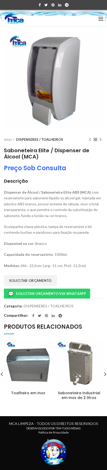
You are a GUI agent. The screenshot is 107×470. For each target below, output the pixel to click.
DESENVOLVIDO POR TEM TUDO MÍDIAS (53, 428)
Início (8, 139)
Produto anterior (90, 139)
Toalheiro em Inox (28, 393)
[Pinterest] (53, 5)
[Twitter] (46, 5)
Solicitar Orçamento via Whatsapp (47, 293)
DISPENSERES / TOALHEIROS (39, 139)
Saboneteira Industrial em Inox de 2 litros (79, 395)
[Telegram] (66, 5)
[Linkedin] (59, 5)
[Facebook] (40, 5)
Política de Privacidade (53, 432)
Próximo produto (100, 139)
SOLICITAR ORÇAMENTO (30, 280)
